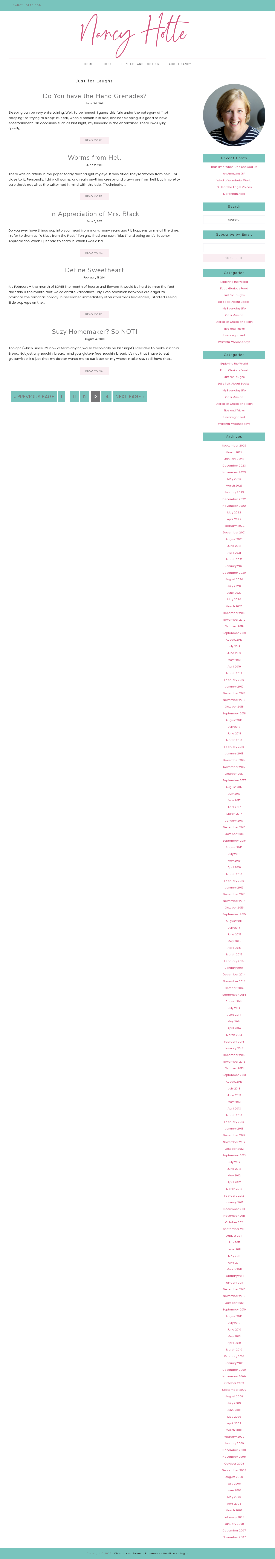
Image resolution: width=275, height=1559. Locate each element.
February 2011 (234, 1276)
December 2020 (234, 573)
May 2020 (234, 599)
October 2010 (234, 1303)
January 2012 (234, 1202)
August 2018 (234, 720)
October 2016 (234, 834)
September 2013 (234, 1075)
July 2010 (234, 1323)
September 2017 (234, 780)
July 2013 (234, 1088)
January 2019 (234, 686)
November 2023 (234, 472)
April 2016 (234, 867)
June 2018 (234, 733)
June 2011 (234, 1249)
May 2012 (234, 1175)
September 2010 (234, 1309)
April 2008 (234, 1504)
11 (75, 396)
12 (85, 396)
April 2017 (234, 807)
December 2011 (234, 1209)
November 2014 (234, 981)
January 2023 (234, 492)
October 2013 (234, 1068)
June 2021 (234, 546)
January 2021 (234, 566)
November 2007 (234, 1537)
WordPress (170, 1553)
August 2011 (234, 1236)
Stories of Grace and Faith (234, 322)
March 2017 (234, 814)
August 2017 (234, 787)
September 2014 (234, 995)
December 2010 (234, 1289)
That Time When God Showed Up (234, 167)
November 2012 (234, 1142)
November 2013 (234, 1062)
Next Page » (130, 396)
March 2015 (234, 954)
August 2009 (234, 1396)
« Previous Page (34, 396)
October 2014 (234, 988)
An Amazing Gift (234, 174)
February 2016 (234, 881)
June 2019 (234, 653)
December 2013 (234, 1055)
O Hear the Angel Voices (234, 187)
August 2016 (234, 847)
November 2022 (234, 506)
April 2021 (234, 553)
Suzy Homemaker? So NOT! (94, 331)
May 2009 (234, 1417)
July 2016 (234, 854)
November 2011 (234, 1216)
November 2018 (234, 700)
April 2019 (234, 666)
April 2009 (234, 1423)
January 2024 (234, 459)
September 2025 (234, 445)
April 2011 (234, 1263)
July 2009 (234, 1403)
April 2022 (234, 519)
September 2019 (234, 633)
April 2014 (234, 1028)
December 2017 (234, 760)
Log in (184, 1553)
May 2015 (234, 941)
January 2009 (234, 1443)
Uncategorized (234, 335)
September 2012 (234, 1155)
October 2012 (234, 1149)
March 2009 (234, 1430)
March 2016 (234, 874)
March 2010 (234, 1349)
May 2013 (234, 1102)
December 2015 (234, 894)
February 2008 (234, 1517)
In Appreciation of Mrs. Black (94, 214)
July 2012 (234, 1162)
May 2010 (234, 1336)
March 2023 (234, 486)
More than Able (234, 194)
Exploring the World (234, 282)
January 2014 (234, 1048)
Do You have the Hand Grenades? (95, 96)
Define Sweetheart (94, 270)
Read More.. (94, 140)
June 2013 (234, 1095)
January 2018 (234, 753)
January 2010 (234, 1363)
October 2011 (234, 1222)
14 (107, 396)
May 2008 (234, 1497)
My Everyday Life (234, 308)
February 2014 (234, 1042)
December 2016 (234, 827)
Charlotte (120, 1553)
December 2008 (234, 1450)
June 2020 (234, 593)
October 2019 (234, 626)
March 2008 (234, 1510)
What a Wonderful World (234, 180)
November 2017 (234, 767)
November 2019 (234, 620)
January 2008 (234, 1524)
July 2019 (234, 646)
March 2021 (234, 559)
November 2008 (234, 1457)
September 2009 (234, 1390)
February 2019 (234, 680)
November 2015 (234, 901)
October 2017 (234, 774)
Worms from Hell (94, 157)
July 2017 (234, 794)
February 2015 (234, 961)
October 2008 (234, 1464)
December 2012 (234, 1135)
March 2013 (234, 1115)
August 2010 (234, 1316)
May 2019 (234, 660)
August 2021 (234, 539)
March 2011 (234, 1269)
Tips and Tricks (234, 329)
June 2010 (234, 1329)
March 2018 (234, 740)
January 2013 (234, 1128)
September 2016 (234, 841)
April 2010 (234, 1343)
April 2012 (234, 1182)
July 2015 (234, 928)
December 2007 (234, 1530)
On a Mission (234, 315)
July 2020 (234, 586)
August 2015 (234, 921)
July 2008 (234, 1484)
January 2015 (234, 968)
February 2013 (234, 1122)
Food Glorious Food (234, 288)
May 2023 (234, 479)
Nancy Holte (137, 35)
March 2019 (234, 673)
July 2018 (234, 727)
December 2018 (234, 693)
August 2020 (234, 579)
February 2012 (234, 1196)
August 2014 (234, 1001)
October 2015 (234, 907)
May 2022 (234, 512)
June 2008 (234, 1490)
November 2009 (234, 1376)
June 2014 (234, 1015)
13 (96, 396)
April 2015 (234, 948)
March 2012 (234, 1189)
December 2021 (234, 532)
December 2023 (234, 466)
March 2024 (234, 452)
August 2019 (234, 640)
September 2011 (234, 1229)
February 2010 (234, 1356)
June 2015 (234, 934)
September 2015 (234, 914)
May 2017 (234, 800)
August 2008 (234, 1477)
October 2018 (234, 707)
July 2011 (234, 1242)
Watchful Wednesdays (234, 342)
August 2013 (234, 1082)
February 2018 (234, 747)
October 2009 (234, 1383)
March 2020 (234, 606)
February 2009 (234, 1437)
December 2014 (234, 974)
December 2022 (234, 499)
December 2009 (234, 1370)
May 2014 (234, 1021)
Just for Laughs (234, 295)
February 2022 (234, 526)
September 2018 (234, 713)
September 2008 (234, 1470)
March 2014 (234, 1035)
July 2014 (234, 1008)
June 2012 (234, 1169)
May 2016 (234, 861)
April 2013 (234, 1108)
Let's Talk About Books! (234, 302)
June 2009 (234, 1410)
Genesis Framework (146, 1553)
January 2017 (234, 821)
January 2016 (234, 887)
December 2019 (234, 613)
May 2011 (234, 1256)
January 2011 (234, 1283)
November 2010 (234, 1296)
